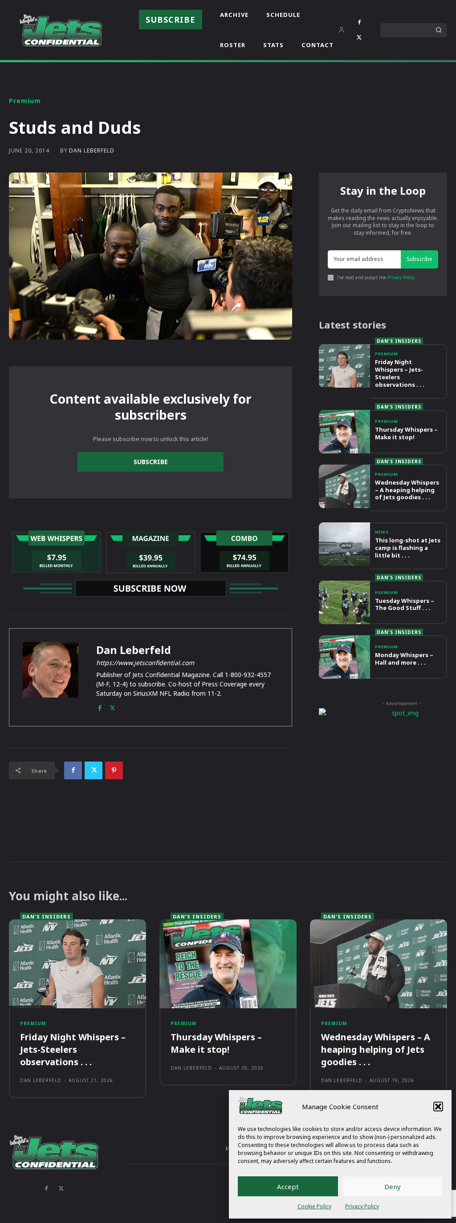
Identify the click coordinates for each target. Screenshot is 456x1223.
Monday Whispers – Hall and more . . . (404, 658)
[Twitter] (359, 37)
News (382, 532)
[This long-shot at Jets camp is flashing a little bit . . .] (344, 544)
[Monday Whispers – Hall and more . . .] (344, 657)
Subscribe (151, 461)
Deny (392, 1186)
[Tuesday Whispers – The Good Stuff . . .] (344, 602)
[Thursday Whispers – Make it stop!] (344, 431)
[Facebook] (359, 22)
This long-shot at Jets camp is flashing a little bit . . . (407, 547)
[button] (438, 1106)
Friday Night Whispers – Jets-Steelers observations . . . (399, 373)
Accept (288, 1186)
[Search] (438, 30)
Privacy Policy (362, 1206)
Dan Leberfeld (91, 150)
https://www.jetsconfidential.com (145, 662)
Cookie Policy (314, 1206)
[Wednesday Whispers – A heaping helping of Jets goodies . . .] (344, 486)
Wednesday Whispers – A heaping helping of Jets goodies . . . (407, 489)
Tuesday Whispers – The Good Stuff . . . (404, 604)
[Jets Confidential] (60, 30)
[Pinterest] (114, 770)
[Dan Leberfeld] (50, 677)
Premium (25, 101)
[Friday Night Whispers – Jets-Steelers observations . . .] (344, 366)
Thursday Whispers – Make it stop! (406, 433)
